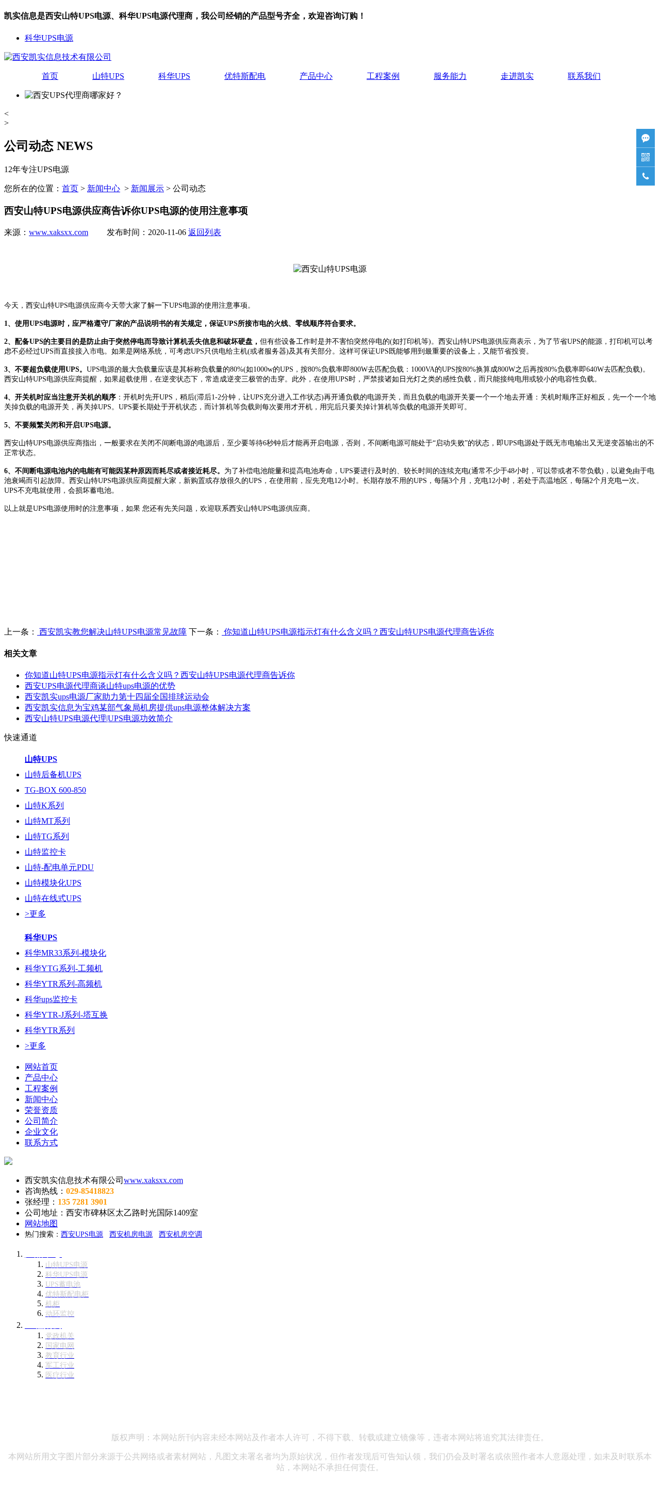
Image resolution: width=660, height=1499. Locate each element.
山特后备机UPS (53, 774)
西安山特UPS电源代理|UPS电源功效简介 (99, 718)
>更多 (35, 913)
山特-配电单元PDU (59, 867)
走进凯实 (517, 76)
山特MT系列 (47, 821)
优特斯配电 (245, 76)
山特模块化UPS (53, 882)
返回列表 (204, 232)
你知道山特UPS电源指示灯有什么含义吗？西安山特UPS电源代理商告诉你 (358, 631)
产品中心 (316, 76)
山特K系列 (44, 805)
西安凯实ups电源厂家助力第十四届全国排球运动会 (117, 696)
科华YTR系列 (50, 1030)
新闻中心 (103, 188)
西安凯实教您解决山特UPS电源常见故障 (112, 631)
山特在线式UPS (53, 898)
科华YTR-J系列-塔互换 (66, 1014)
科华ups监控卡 (51, 999)
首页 (50, 76)
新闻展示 (147, 188)
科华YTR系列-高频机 (63, 983)
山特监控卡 (45, 851)
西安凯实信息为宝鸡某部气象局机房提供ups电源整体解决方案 (138, 707)
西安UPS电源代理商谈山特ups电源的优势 (100, 685)
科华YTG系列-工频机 (64, 968)
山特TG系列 (47, 836)
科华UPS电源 (49, 38)
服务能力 (450, 76)
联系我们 (584, 76)
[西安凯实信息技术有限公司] (57, 57)
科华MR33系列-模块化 (65, 952)
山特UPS (108, 76)
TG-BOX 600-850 (55, 790)
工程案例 (383, 76)
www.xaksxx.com (58, 232)
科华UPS (174, 76)
